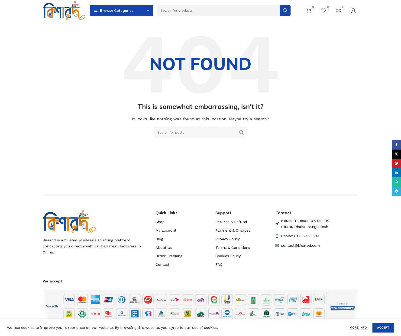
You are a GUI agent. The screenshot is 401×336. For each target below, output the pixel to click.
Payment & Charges (232, 230)
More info (358, 327)
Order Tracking (168, 256)
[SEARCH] (241, 132)
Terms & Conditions (232, 247)
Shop (160, 222)
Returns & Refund (231, 222)
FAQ (219, 264)
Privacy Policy (227, 239)
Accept (383, 327)
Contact (162, 264)
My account (165, 230)
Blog (159, 239)
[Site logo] (64, 10)
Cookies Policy (228, 256)
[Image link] (69, 221)
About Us (163, 247)
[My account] (353, 10)
